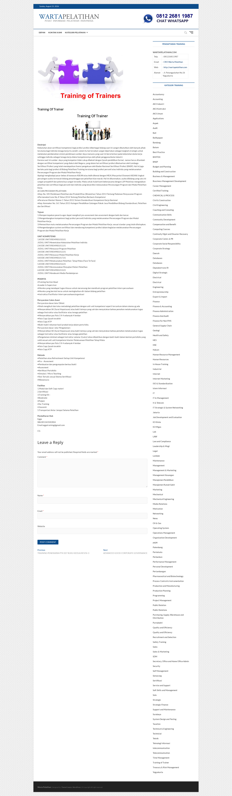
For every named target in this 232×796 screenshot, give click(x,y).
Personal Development (163, 566)
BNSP (155, 162)
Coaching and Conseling (163, 210)
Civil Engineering (160, 205)
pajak (155, 542)
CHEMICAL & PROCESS (163, 195)
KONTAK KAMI (55, 32)
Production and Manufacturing (166, 586)
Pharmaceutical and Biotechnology (168, 576)
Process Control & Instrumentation (168, 581)
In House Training (160, 364)
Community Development (164, 219)
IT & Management (161, 398)
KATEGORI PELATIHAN (75, 32)
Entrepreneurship (160, 292)
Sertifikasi (157, 680)
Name (40, 495)
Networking (158, 513)
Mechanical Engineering (163, 499)
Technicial (157, 733)
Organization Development (165, 537)
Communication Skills (162, 214)
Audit (155, 128)
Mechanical (158, 494)
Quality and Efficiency (162, 627)
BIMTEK (156, 157)
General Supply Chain (162, 325)
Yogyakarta (158, 772)
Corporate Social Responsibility (167, 243)
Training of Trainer (161, 762)
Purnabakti (158, 622)
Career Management (162, 186)
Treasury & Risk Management (166, 767)
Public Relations (160, 610)
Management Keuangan (163, 475)
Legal (155, 451)
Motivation (158, 508)
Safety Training (159, 642)
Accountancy (158, 94)
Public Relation (159, 605)
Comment (42, 457)
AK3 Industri (158, 104)
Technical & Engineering (163, 729)
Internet (156, 374)
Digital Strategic (160, 272)
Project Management (162, 600)
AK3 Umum (158, 113)
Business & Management (164, 176)
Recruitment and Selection (164, 637)
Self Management (160, 671)
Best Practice (159, 152)
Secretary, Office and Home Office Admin (171, 661)
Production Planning (162, 590)
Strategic (157, 700)
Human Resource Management (166, 354)
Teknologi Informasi (161, 743)
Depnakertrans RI (161, 268)
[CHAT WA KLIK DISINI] (168, 14)
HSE (155, 345)
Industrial (157, 369)
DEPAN (42, 32)
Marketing (157, 489)
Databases (157, 258)
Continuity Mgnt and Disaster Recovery (170, 234)
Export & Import (160, 296)
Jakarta (156, 412)
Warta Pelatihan (44, 787)
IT (154, 393)
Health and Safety (161, 335)
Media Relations (160, 504)
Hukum (156, 350)
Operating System (161, 528)
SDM (155, 656)
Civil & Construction (162, 200)
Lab (154, 431)
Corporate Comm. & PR (163, 239)
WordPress (77, 787)
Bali (154, 133)
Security (156, 666)
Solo (155, 695)
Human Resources (161, 359)
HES (155, 340)
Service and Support (161, 685)
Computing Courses (161, 229)
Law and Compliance (162, 441)
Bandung (157, 142)
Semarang (157, 676)
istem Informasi (160, 388)
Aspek (155, 123)
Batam (156, 147)
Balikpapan (158, 137)
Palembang (158, 547)
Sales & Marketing (161, 651)
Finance (156, 301)
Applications (158, 118)
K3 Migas (157, 427)
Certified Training (160, 190)
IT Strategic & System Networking (168, 407)
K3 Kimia (157, 422)
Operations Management (164, 533)
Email (40, 511)
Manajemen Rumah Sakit (164, 485)
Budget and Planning (162, 166)
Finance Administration (163, 311)
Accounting (158, 99)
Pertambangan (159, 571)
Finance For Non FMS (162, 321)
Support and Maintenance (164, 709)
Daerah (156, 253)
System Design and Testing (164, 719)
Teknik (156, 738)
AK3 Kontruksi (159, 109)
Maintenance (158, 460)
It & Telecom (158, 403)
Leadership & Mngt (161, 446)
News (155, 518)
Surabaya (157, 714)
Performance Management (164, 562)
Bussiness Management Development (169, 181)
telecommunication (161, 748)
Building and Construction (164, 171)
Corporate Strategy (161, 248)
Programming (159, 595)
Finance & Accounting (162, 306)
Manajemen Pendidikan (163, 480)
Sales (155, 647)
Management (159, 465)
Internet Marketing (161, 378)
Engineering (158, 287)
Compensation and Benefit (164, 224)
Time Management (161, 757)
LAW (155, 436)
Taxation (156, 724)
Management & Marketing (164, 470)
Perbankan (157, 557)
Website (41, 526)
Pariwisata (157, 552)
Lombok (156, 456)
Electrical (157, 277)
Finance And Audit (161, 316)
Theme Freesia (66, 787)
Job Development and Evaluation (167, 417)
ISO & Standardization (163, 383)
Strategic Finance (160, 704)
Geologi (156, 330)
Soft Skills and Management (165, 690)
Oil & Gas (157, 523)
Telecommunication (161, 753)
